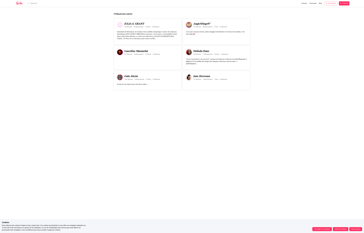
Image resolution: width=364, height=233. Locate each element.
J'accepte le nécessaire (322, 229)
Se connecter (332, 3)
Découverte (313, 3)
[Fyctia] (20, 3)
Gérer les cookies (340, 229)
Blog (320, 3)
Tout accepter (355, 229)
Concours (304, 3)
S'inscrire (345, 3)
